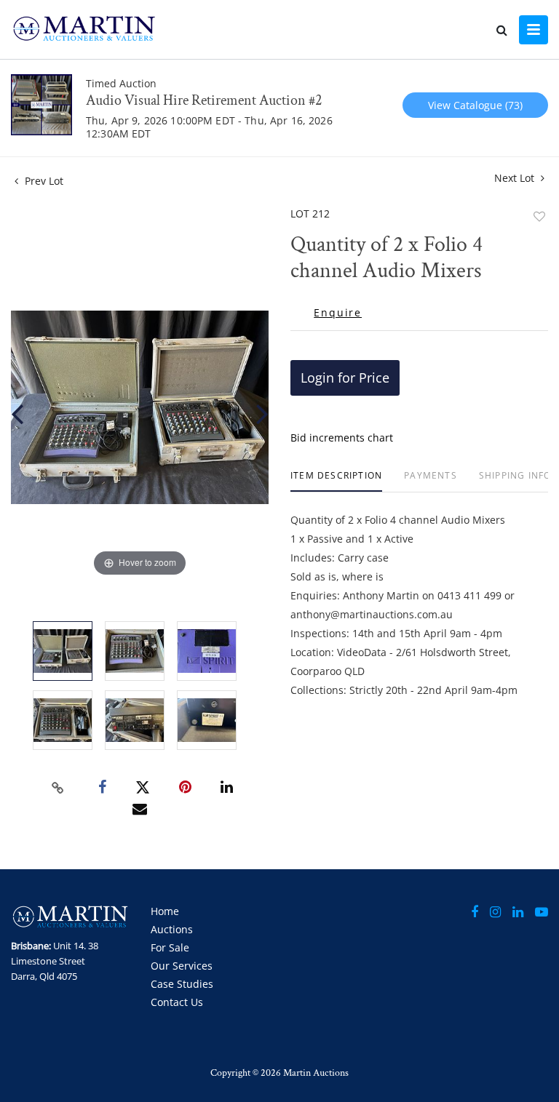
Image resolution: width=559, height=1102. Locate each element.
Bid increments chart (341, 437)
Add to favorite (539, 216)
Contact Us (177, 1002)
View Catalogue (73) (475, 105)
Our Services (182, 966)
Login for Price (345, 377)
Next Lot (515, 178)
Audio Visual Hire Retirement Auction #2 (204, 100)
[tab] (336, 481)
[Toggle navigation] (533, 29)
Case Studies (182, 984)
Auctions (172, 929)
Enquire (338, 312)
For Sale (170, 947)
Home (165, 911)
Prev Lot (42, 181)
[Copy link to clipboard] (58, 787)
